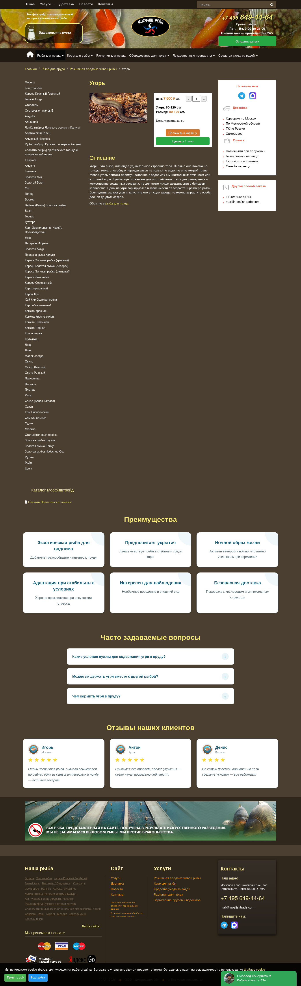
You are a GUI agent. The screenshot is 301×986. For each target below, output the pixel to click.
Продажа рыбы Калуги (40, 254)
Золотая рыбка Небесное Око (44, 451)
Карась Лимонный (37, 277)
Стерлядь (31, 105)
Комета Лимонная (37, 322)
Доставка (66, 4)
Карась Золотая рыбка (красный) (47, 260)
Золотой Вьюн (34, 182)
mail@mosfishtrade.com (243, 201)
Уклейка (30, 429)
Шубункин (31, 339)
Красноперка (33, 333)
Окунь (29, 361)
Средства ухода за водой (172, 889)
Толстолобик (33, 88)
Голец (29, 193)
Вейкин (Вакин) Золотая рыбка (45, 205)
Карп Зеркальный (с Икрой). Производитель (43, 229)
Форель (30, 82)
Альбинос (31, 122)
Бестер (29, 199)
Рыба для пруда (53, 68)
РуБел (29, 457)
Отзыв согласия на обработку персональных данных (127, 914)
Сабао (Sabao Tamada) (40, 401)
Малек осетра (34, 356)
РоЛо (28, 462)
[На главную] (150, 23)
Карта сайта (91, 926)
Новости (86, 4)
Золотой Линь (34, 177)
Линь (28, 350)
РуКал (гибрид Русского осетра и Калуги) (53, 144)
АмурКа (30, 116)
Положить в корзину (182, 133)
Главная (31, 68)
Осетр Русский (35, 372)
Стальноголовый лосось (41, 434)
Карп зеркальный (36, 288)
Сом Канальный (35, 418)
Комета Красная (35, 311)
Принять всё (15, 977)
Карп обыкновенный (38, 305)
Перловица (32, 378)
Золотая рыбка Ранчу (39, 446)
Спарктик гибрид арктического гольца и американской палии (51, 152)
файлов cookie (254, 969)
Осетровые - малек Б (39, 110)
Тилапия (30, 171)
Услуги (46, 4)
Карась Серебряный (38, 282)
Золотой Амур (34, 249)
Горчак (29, 216)
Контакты (105, 4)
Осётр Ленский (35, 367)
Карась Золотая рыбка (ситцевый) (47, 271)
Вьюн (28, 210)
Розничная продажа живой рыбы (93, 68)
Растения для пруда (111, 55)
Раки (28, 395)
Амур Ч (30, 166)
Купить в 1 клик (183, 141)
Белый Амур (33, 99)
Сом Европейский (36, 412)
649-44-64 (247, 16)
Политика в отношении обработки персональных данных (124, 905)
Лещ (28, 344)
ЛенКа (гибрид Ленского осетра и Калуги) (52, 127)
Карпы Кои (32, 294)
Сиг (27, 188)
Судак (29, 423)
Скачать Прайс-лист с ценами (49, 502)
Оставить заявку (247, 41)
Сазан (29, 406)
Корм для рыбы (165, 883)
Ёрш (28, 237)
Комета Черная (35, 328)
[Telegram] (224, 924)
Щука (28, 468)
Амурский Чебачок (37, 138)
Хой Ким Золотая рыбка (41, 299)
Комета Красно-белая (39, 316)
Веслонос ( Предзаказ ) (56, 883)
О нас (30, 4)
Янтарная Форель (36, 243)
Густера (30, 222)
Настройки (38, 977)
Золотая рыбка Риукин (40, 440)
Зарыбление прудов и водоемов (177, 900)
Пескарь (30, 384)
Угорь (40, 914)
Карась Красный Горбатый (42, 93)
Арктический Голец (37, 133)
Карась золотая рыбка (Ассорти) (46, 266)
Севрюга (30, 160)
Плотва (30, 389)
